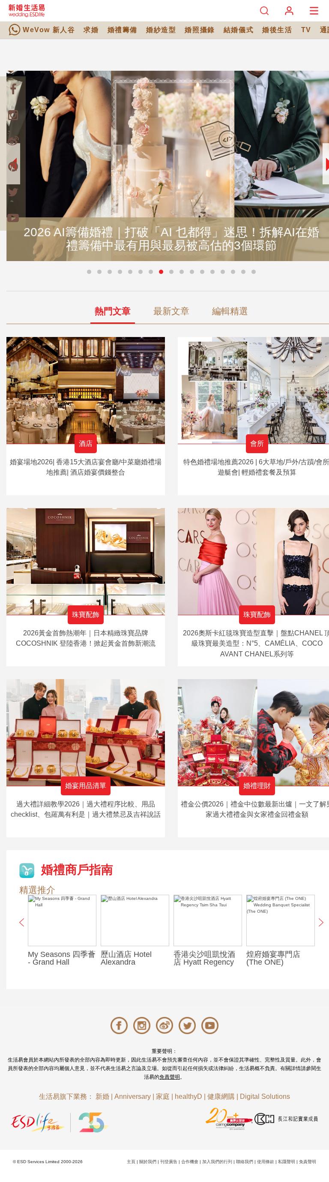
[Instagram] (13, 115)
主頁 (131, 1161)
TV (306, 29)
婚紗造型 (161, 29)
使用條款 (265, 1161)
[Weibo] (13, 140)
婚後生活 (277, 29)
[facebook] (13, 89)
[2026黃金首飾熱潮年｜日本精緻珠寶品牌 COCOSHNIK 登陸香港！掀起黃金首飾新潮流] (85, 561)
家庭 (163, 1096)
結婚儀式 (239, 29)
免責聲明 (169, 1077)
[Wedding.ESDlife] (27, 10)
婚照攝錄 (200, 29)
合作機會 (189, 1161)
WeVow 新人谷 (49, 29)
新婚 (102, 1096)
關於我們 (147, 1161)
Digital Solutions (265, 1096)
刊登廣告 (168, 1161)
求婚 (91, 29)
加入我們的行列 (217, 1161)
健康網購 (221, 1096)
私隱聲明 (286, 1161)
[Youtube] (13, 218)
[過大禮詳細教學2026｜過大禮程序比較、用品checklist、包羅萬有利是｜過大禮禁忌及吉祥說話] (85, 732)
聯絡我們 (244, 1161)
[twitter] (13, 192)
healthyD (188, 1096)
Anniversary (132, 1096)
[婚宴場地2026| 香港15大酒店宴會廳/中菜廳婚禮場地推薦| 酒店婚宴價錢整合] (85, 390)
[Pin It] (13, 166)
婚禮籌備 (123, 29)
